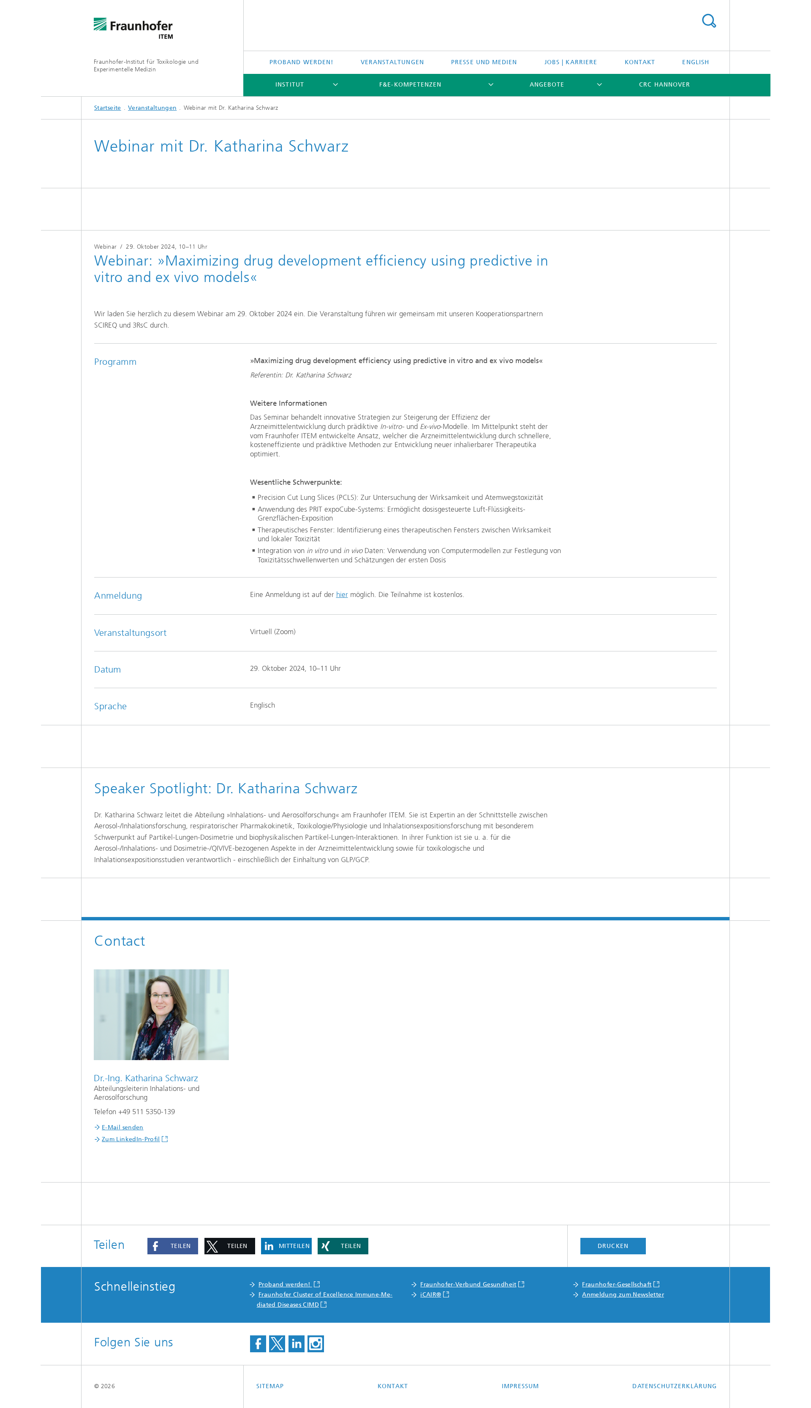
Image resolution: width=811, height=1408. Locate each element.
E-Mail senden (123, 1127)
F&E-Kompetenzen (410, 84)
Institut (289, 84)
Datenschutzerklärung (674, 1386)
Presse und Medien (484, 62)
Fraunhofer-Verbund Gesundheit (468, 1284)
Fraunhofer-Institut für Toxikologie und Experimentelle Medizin (146, 65)
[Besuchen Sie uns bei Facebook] (258, 1343)
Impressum (520, 1386)
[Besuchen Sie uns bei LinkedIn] (296, 1343)
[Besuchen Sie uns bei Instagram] (316, 1343)
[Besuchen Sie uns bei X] (277, 1343)
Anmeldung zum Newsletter (623, 1294)
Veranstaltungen (392, 62)
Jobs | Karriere (570, 62)
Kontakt (640, 62)
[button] (172, 1246)
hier (342, 594)
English (695, 62)
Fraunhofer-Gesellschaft (616, 1284)
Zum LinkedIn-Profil (131, 1139)
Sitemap (270, 1386)
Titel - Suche (709, 21)
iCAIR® (430, 1294)
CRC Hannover (664, 84)
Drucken (613, 1246)
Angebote (547, 84)
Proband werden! (301, 62)
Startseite (107, 107)
